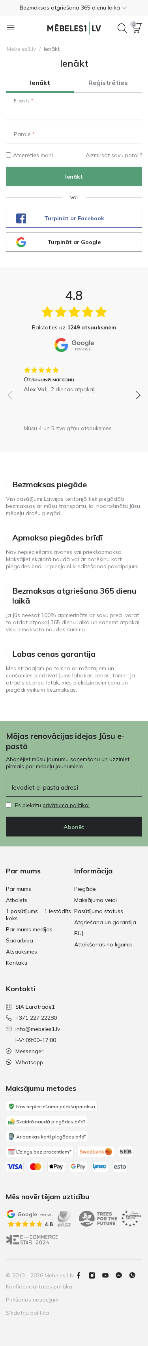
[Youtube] (108, 1275)
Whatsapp (29, 1062)
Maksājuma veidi (95, 900)
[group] (74, 377)
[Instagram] (95, 1275)
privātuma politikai (66, 805)
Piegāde (85, 888)
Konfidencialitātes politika (39, 1286)
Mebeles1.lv (21, 48)
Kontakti (16, 962)
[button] (74, 7)
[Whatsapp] (135, 1275)
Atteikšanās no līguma (103, 944)
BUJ (78, 933)
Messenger (29, 1051)
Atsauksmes (21, 951)
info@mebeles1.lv (37, 1029)
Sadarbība (19, 940)
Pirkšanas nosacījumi (33, 1299)
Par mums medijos (29, 929)
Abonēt (74, 827)
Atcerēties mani (33, 155)
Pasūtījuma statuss (98, 911)
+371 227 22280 (36, 1017)
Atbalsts (16, 900)
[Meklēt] (122, 28)
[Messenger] (122, 1275)
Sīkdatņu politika (27, 1312)
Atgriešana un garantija (105, 922)
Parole (22, 134)
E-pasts (22, 101)
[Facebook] (81, 1275)
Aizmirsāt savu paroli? (114, 155)
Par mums (18, 888)
